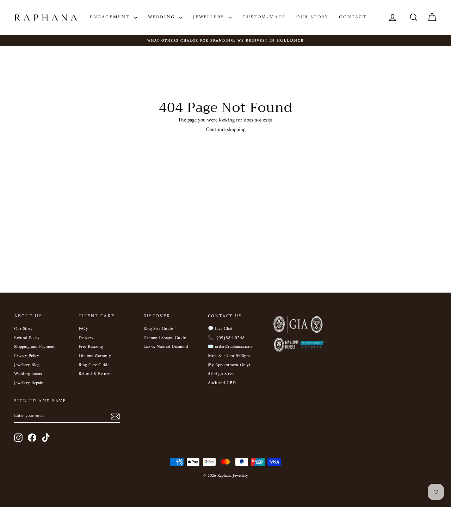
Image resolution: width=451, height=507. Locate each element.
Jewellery (210, 17)
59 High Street (221, 374)
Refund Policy (26, 338)
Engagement (111, 17)
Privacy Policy (26, 356)
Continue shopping (226, 129)
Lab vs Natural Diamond (165, 347)
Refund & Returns (95, 374)
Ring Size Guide (158, 329)
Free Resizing (91, 347)
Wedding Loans (28, 374)
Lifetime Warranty (95, 356)
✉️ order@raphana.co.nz (230, 347)
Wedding (163, 17)
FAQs (83, 329)
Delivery (86, 338)
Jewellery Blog (26, 365)
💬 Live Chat (220, 329)
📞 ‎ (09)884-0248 (226, 338)
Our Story (312, 17)
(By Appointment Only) (229, 365)
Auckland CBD (222, 383)
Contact (352, 17)
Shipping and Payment (34, 347)
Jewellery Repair (28, 383)
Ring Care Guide (94, 365)
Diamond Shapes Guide (164, 338)
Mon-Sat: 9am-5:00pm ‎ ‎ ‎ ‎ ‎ (232, 356)
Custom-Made (264, 17)
